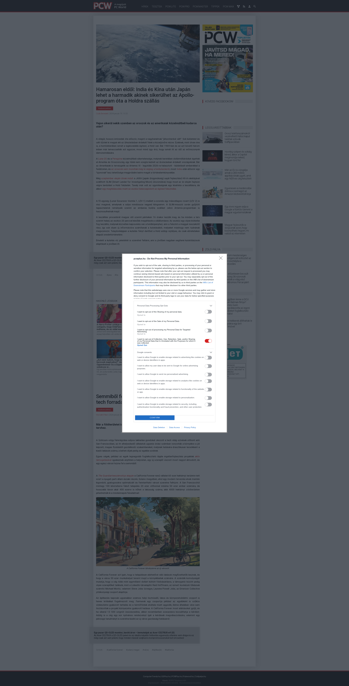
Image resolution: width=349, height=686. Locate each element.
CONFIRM (155, 418)
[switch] (208, 312)
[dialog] (174, 343)
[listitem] (174, 305)
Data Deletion (159, 427)
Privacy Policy (190, 427)
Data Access (174, 427)
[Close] (221, 258)
